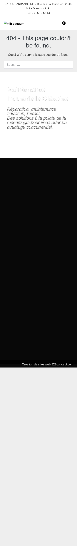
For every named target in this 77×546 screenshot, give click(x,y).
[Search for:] (38, 64)
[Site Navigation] (72, 23)
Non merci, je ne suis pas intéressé (38, 540)
